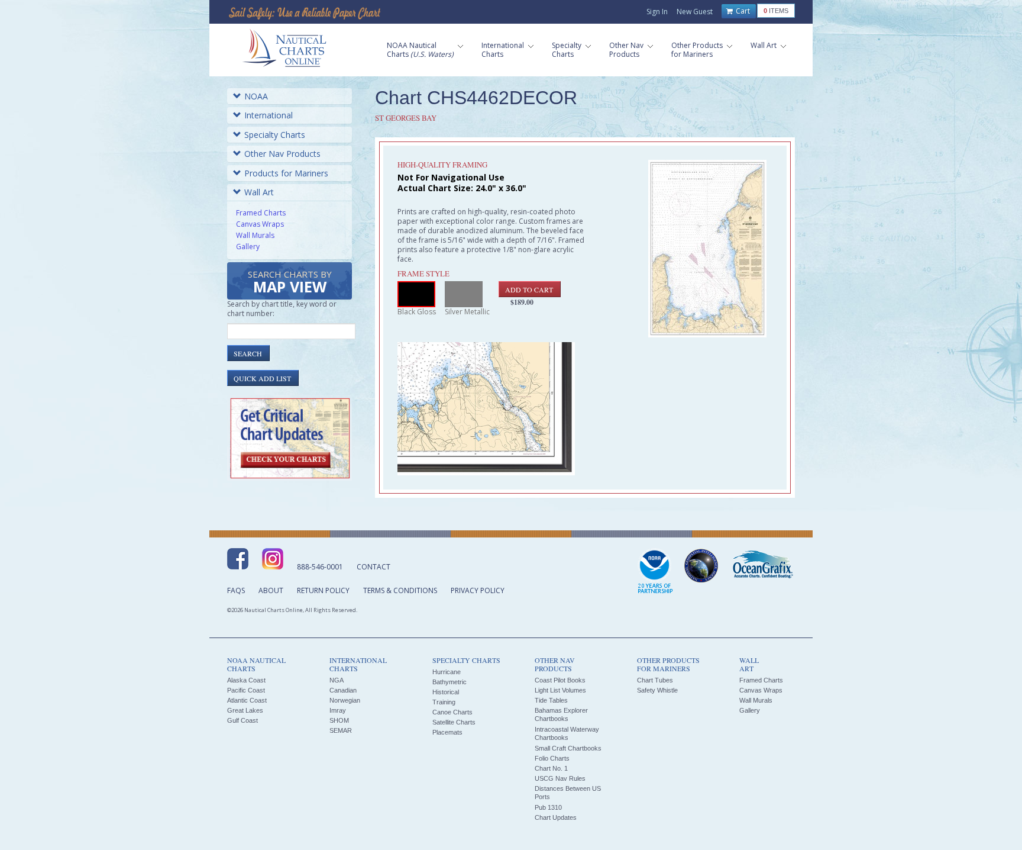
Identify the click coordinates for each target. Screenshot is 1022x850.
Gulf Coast (242, 720)
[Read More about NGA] (701, 566)
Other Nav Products (282, 153)
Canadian (343, 690)
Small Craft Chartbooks (568, 748)
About (270, 590)
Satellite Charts (454, 722)
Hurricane (446, 671)
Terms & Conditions (400, 590)
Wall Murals (255, 235)
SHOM (339, 720)
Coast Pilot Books (560, 680)
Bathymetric (449, 681)
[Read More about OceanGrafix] (762, 566)
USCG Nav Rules (560, 778)
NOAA (256, 96)
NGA (336, 680)
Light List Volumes (560, 690)
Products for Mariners (286, 173)
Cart (742, 11)
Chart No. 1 (551, 768)
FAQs (236, 590)
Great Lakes (245, 710)
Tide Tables (551, 700)
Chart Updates (556, 817)
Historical (445, 692)
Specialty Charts (274, 134)
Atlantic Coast (247, 700)
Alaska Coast (246, 680)
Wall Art (259, 192)
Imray (337, 710)
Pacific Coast (246, 690)
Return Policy (323, 590)
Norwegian (344, 700)
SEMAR (340, 730)
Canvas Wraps (260, 224)
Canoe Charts (452, 712)
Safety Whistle (657, 690)
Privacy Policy (477, 590)
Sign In (657, 12)
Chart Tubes (655, 680)
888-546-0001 (320, 567)
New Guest (695, 12)
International (268, 115)
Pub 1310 (548, 807)
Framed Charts (261, 213)
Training (443, 702)
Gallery (248, 247)
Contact (373, 567)
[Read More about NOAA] (655, 571)
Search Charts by (290, 282)
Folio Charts (552, 758)
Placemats (447, 732)
